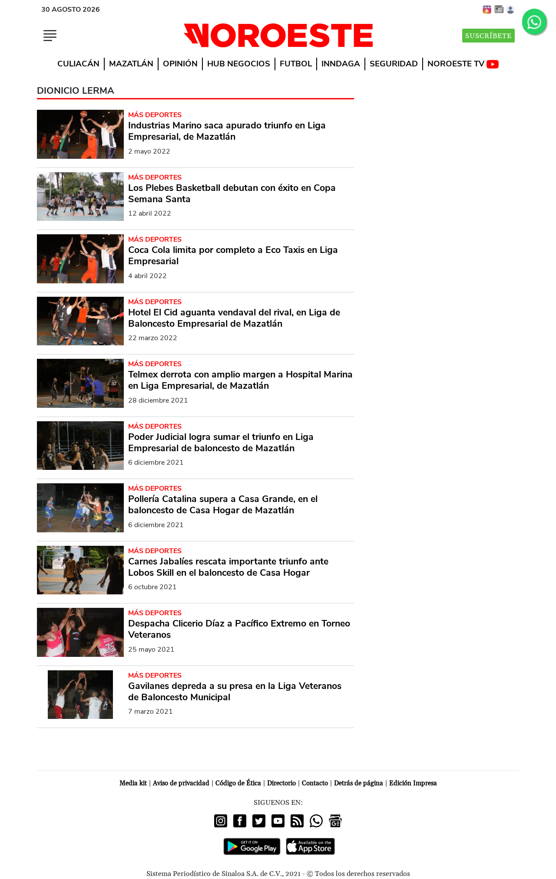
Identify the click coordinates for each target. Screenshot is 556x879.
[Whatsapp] (316, 820)
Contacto (315, 783)
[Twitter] (259, 820)
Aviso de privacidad (181, 783)
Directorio (281, 783)
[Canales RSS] (297, 820)
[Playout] (487, 9)
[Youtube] (278, 820)
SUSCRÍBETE (488, 36)
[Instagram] (220, 820)
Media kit (133, 783)
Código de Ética (238, 783)
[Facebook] (239, 820)
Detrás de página (358, 783)
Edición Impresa (413, 783)
